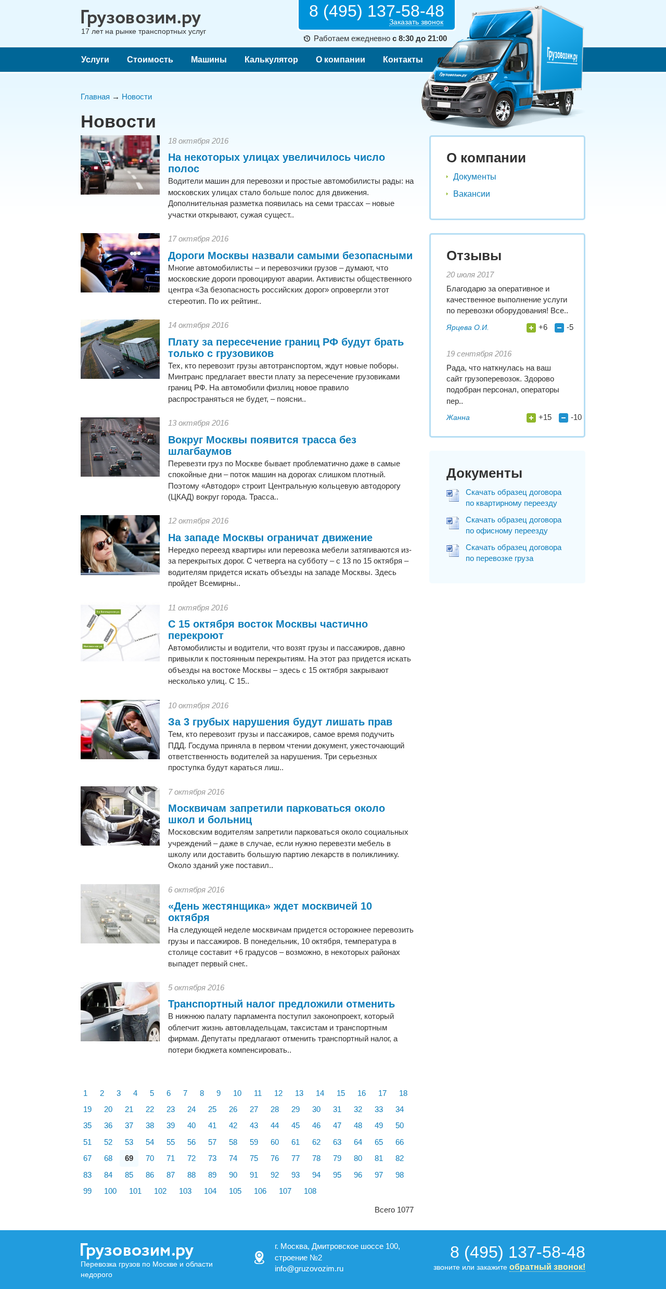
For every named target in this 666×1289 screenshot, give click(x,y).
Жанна (458, 417)
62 (316, 1142)
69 (129, 1158)
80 (358, 1158)
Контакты (403, 59)
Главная (95, 96)
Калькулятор (271, 59)
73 (212, 1158)
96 (358, 1174)
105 (235, 1190)
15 (341, 1093)
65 (379, 1142)
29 (295, 1109)
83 (87, 1174)
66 (399, 1142)
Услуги (95, 59)
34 (399, 1109)
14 (320, 1093)
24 (191, 1109)
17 (382, 1093)
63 (337, 1142)
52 (108, 1142)
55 (170, 1142)
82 (399, 1158)
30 (316, 1109)
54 (150, 1142)
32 (358, 1109)
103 (185, 1190)
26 (233, 1109)
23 (170, 1109)
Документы (474, 176)
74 (233, 1158)
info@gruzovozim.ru (309, 1268)
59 (254, 1142)
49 (379, 1125)
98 (399, 1174)
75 (254, 1158)
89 (212, 1174)
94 (316, 1174)
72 (191, 1158)
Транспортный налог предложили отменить (281, 1004)
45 (295, 1125)
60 (275, 1142)
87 (170, 1174)
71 (170, 1158)
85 (129, 1174)
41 (212, 1125)
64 (358, 1142)
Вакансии (471, 193)
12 (278, 1093)
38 (150, 1125)
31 (337, 1109)
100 (110, 1190)
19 (87, 1109)
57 (212, 1142)
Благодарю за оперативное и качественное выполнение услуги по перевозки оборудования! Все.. (507, 299)
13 (299, 1093)
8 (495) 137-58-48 (376, 11)
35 (87, 1125)
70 (150, 1158)
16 (361, 1093)
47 (337, 1125)
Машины (209, 59)
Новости (137, 96)
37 (129, 1125)
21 (129, 1109)
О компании (340, 59)
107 (285, 1190)
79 (337, 1158)
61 (295, 1142)
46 (316, 1125)
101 (135, 1190)
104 (210, 1190)
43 (254, 1125)
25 (212, 1109)
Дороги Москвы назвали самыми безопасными (290, 255)
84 (108, 1174)
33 (379, 1109)
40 (191, 1125)
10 (237, 1093)
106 (260, 1190)
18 (403, 1093)
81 (379, 1158)
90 (233, 1174)
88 (191, 1174)
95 (337, 1174)
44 (275, 1125)
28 (275, 1109)
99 (87, 1190)
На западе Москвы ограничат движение (270, 537)
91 (254, 1174)
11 (258, 1093)
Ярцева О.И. (467, 327)
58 (233, 1142)
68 (108, 1158)
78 (316, 1158)
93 (295, 1174)
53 (129, 1142)
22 (150, 1109)
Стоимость (150, 59)
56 (191, 1142)
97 (379, 1174)
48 (358, 1125)
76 (275, 1158)
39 (170, 1125)
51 (87, 1142)
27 (254, 1109)
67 (87, 1158)
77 (295, 1158)
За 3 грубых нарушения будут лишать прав (280, 722)
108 (310, 1190)
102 (160, 1190)
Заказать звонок (416, 22)
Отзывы (474, 255)
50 (399, 1125)
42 (233, 1125)
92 (275, 1174)
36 (108, 1125)
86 (150, 1174)
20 (108, 1109)
